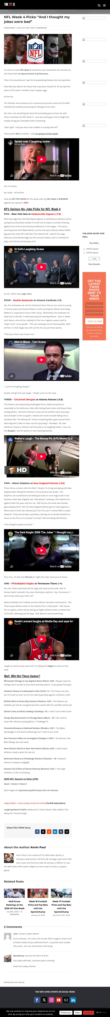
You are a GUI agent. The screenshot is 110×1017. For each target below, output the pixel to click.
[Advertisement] (94, 186)
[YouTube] (59, 1000)
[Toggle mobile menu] (104, 5)
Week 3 (23, 784)
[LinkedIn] (73, 1000)
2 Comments (41, 28)
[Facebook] (37, 1000)
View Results (94, 264)
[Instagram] (51, 1000)
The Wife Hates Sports (55, 803)
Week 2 (15, 784)
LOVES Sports (92, 252)
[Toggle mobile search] (99, 5)
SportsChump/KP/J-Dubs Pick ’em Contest (38, 790)
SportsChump (18, 956)
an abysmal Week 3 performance (33, 73)
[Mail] (66, 1000)
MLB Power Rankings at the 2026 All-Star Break (14, 905)
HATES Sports (92, 249)
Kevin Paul (10, 28)
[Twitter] (44, 1000)
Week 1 (7, 784)
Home (34, 12)
